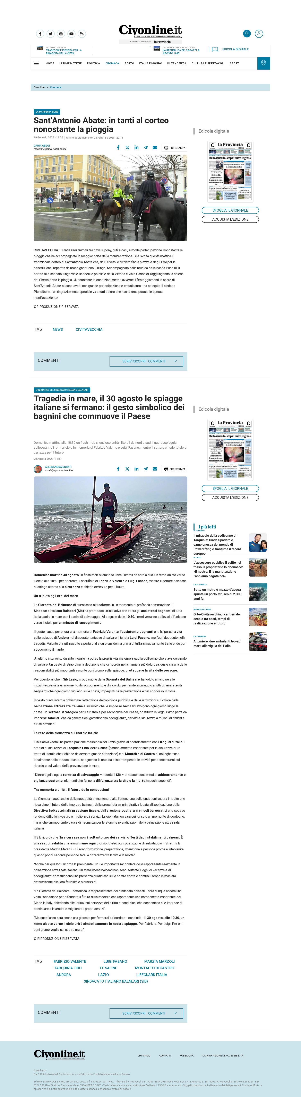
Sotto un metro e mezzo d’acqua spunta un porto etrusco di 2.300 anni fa (218, 594)
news (58, 329)
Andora (64, 975)
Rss (82, 34)
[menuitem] (50, 63)
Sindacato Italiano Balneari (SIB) (116, 981)
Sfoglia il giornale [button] (230, 210)
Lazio (103, 975)
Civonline (39, 87)
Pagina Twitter (50, 34)
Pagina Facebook (40, 34)
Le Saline (108, 968)
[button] (259, 34)
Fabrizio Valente (70, 961)
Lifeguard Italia (151, 975)
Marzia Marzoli (159, 961)
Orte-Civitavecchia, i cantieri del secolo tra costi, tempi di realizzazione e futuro (217, 618)
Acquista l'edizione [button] (230, 219)
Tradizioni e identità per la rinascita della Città (64, 52)
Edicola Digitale (235, 49)
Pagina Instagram (61, 34)
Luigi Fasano (115, 961)
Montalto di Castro (154, 968)
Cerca (247, 34)
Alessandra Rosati (58, 467)
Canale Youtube (71, 34)
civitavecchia (89, 329)
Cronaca (55, 87)
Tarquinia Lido (68, 968)
